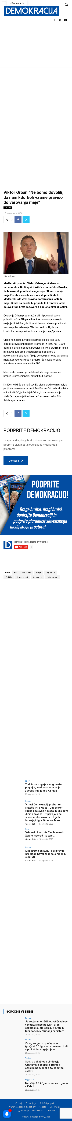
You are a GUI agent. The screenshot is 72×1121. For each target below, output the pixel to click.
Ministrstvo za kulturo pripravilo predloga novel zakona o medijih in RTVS (45, 854)
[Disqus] (36, 631)
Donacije (51, 1110)
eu (15, 572)
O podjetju (31, 1103)
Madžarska (26, 572)
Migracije (29, 1080)
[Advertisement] (36, 105)
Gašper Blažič (30, 824)
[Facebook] (54, 20)
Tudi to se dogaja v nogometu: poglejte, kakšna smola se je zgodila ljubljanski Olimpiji (43, 787)
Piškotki (42, 1106)
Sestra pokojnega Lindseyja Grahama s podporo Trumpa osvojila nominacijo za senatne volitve (44, 1066)
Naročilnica (37, 1110)
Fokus (28, 801)
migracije (50, 572)
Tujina (7, 207)
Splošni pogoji (47, 1103)
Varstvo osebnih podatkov (22, 1106)
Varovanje (37, 577)
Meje (38, 572)
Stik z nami (55, 1106)
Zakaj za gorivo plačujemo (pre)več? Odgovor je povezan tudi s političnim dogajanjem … (46, 1046)
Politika (9, 577)
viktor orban (52, 577)
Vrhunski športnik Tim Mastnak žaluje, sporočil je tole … (44, 834)
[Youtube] (65, 20)
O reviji (18, 1103)
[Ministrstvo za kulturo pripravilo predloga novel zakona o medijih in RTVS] (13, 853)
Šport (27, 781)
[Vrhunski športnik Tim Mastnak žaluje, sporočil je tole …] (13, 835)
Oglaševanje (23, 1110)
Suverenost (22, 577)
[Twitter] (60, 20)
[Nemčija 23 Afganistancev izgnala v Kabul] (13, 1086)
